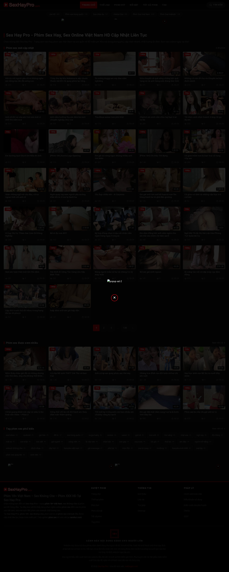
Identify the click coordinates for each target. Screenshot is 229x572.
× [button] (114, 297)
